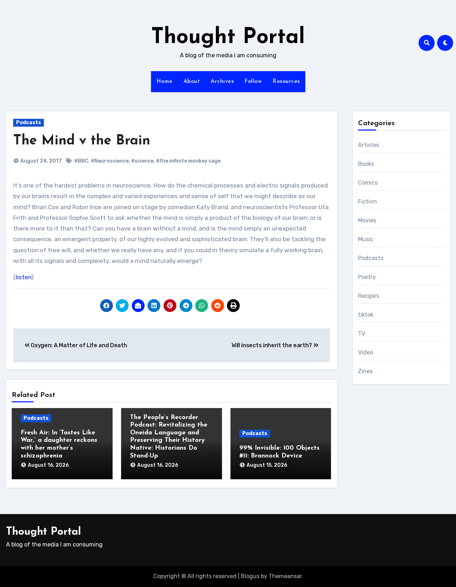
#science (142, 161)
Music (366, 239)
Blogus (250, 576)
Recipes (368, 295)
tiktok (366, 314)
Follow (253, 81)
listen (23, 277)
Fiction (367, 201)
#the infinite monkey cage (188, 161)
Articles (368, 145)
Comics (368, 182)
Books (366, 163)
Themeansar (285, 576)
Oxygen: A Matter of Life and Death (78, 345)
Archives (222, 81)
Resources (286, 81)
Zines (365, 371)
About (191, 81)
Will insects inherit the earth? (273, 345)
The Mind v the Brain (81, 141)
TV (361, 333)
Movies (367, 220)
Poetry (367, 277)
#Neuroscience (110, 161)
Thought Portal (228, 37)
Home (164, 81)
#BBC (81, 161)
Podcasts (28, 123)
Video (365, 352)
